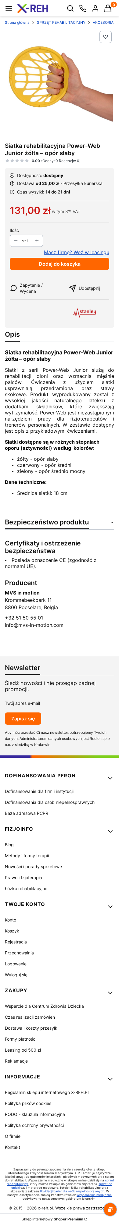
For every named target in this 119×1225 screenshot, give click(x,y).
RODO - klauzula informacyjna (35, 1114)
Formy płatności (20, 1039)
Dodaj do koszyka (60, 264)
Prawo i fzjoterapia (23, 877)
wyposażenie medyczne (94, 1195)
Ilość (14, 230)
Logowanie (16, 963)
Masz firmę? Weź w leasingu (76, 252)
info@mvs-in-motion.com (34, 625)
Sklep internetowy (52, 1219)
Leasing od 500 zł (23, 1050)
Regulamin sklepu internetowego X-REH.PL (47, 1092)
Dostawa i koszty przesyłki (31, 1028)
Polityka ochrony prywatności (34, 1125)
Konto (10, 919)
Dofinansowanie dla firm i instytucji (39, 791)
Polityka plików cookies (28, 1103)
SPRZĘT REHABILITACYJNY (61, 22)
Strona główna (17, 22)
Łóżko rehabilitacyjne (26, 888)
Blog (9, 844)
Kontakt (12, 1147)
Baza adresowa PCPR (26, 813)
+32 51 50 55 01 (24, 618)
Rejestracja (16, 941)
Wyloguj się (16, 974)
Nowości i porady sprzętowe (33, 866)
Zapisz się (23, 718)
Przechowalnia (19, 952)
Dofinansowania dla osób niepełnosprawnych (50, 802)
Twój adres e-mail (22, 703)
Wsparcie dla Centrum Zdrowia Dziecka (44, 1006)
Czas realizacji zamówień (30, 1017)
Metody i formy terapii (27, 855)
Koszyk (12, 930)
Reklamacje (16, 1060)
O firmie (12, 1136)
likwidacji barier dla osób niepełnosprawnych (72, 1191)
